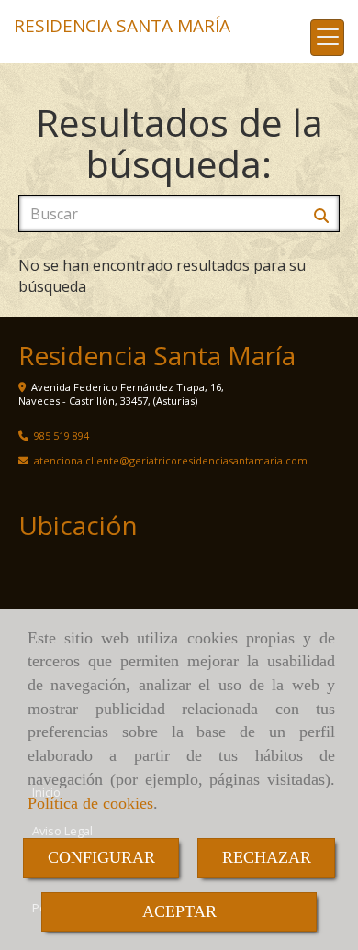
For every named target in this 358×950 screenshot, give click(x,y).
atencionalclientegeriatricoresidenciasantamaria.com (171, 460)
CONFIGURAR (101, 857)
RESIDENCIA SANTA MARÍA (122, 26)
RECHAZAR (266, 857)
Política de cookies (90, 803)
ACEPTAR (179, 911)
